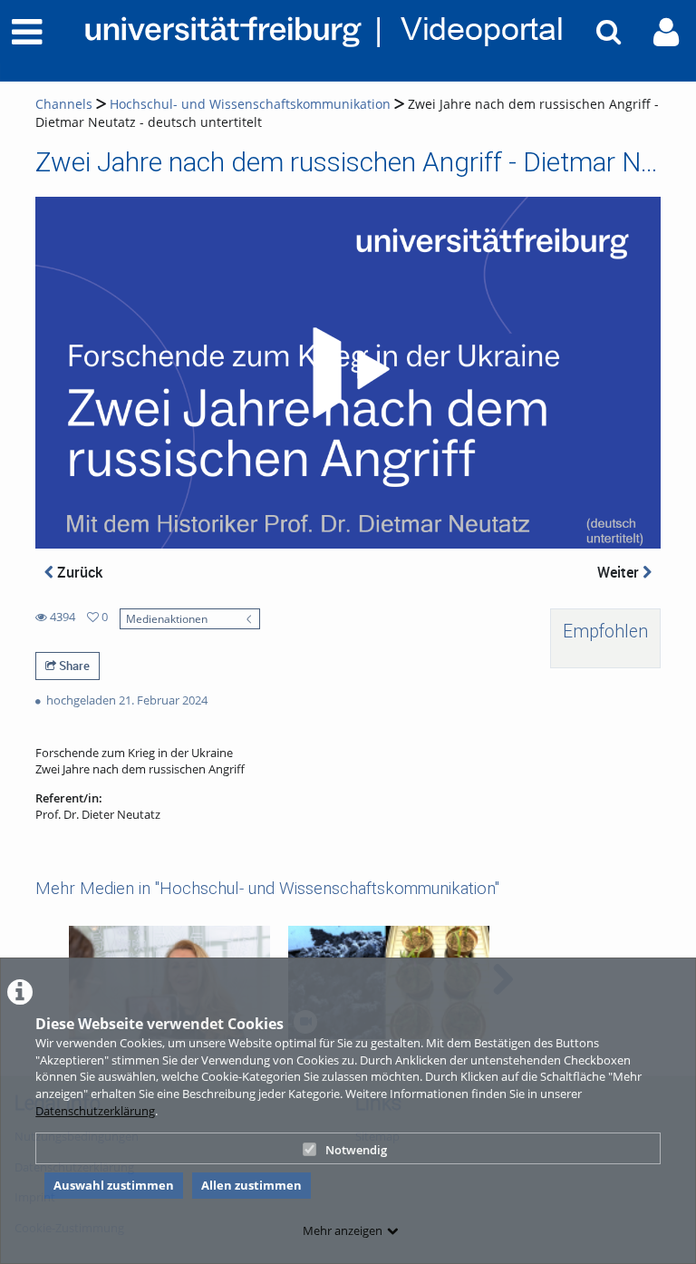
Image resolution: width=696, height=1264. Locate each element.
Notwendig (356, 1150)
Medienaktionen (167, 618)
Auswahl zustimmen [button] (113, 1185)
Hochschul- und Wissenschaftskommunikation (250, 103)
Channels (63, 103)
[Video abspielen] (348, 372)
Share (73, 665)
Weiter (620, 572)
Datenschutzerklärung (95, 1111)
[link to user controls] (666, 32)
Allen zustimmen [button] (251, 1185)
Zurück (77, 572)
